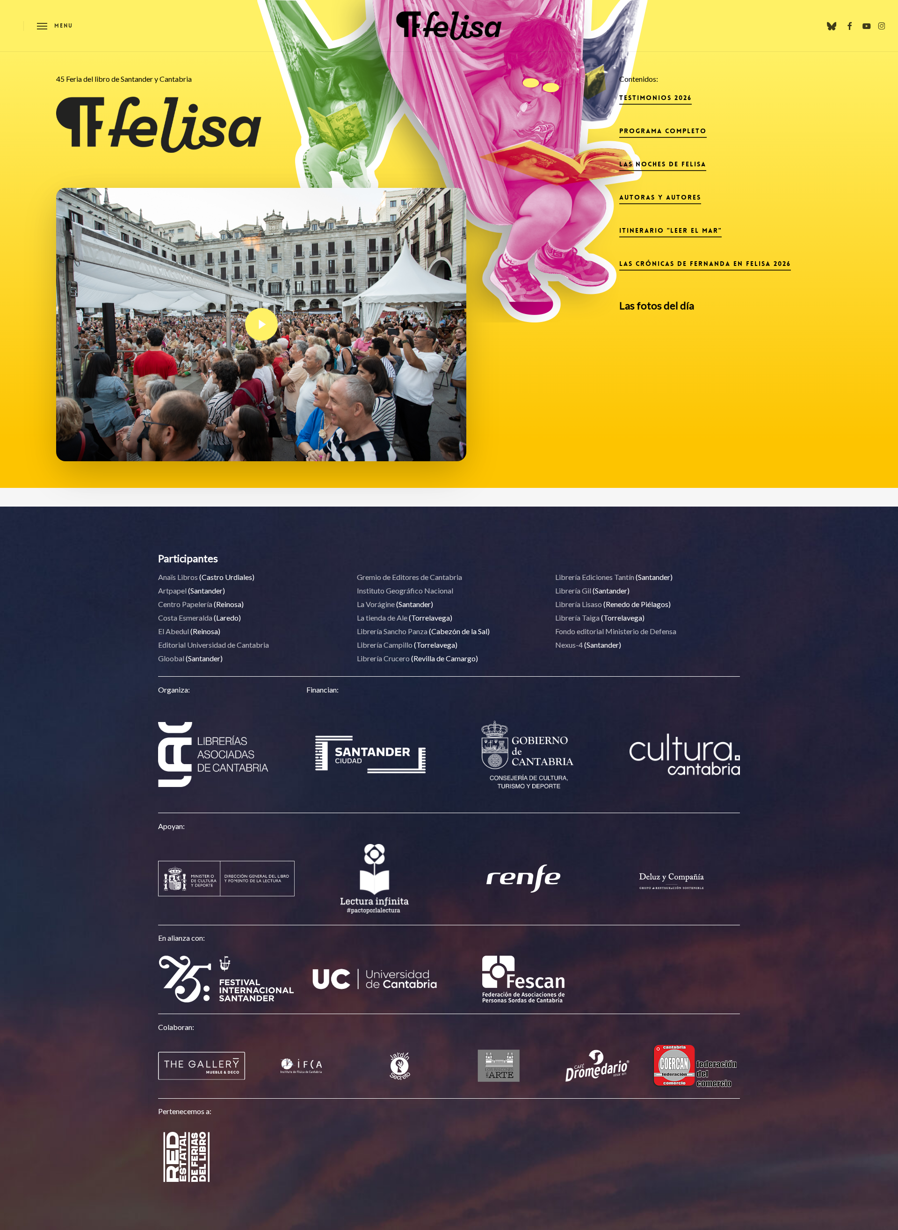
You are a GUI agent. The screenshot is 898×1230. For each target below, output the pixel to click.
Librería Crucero (383, 658)
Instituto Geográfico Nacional (405, 590)
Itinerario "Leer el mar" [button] (670, 230)
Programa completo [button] (663, 131)
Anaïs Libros (178, 576)
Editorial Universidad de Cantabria (213, 644)
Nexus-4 (569, 644)
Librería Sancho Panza (392, 631)
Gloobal (171, 658)
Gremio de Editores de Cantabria (409, 576)
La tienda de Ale (382, 617)
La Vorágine (376, 604)
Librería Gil (573, 590)
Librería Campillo (385, 644)
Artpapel (172, 590)
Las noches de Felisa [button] (662, 164)
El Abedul (173, 631)
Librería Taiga (577, 617)
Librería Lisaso (578, 604)
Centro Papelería (185, 604)
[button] (54, 26)
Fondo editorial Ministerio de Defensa (615, 631)
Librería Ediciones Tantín (594, 576)
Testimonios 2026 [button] (655, 97)
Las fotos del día (656, 305)
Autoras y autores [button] (660, 197)
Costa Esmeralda (185, 617)
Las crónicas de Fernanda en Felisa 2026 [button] (705, 263)
